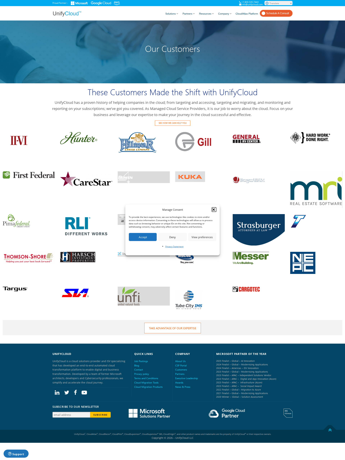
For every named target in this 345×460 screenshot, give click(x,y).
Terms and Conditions (146, 378)
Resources (205, 13)
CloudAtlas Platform (247, 13)
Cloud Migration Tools (146, 382)
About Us (180, 361)
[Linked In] (57, 392)
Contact (138, 369)
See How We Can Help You (173, 123)
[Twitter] (66, 392)
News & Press (182, 387)
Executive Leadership (186, 378)
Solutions (170, 13)
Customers (181, 369)
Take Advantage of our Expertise (172, 328)
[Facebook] (75, 392)
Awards (179, 382)
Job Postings (141, 361)
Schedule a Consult (277, 13)
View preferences (202, 237)
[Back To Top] (329, 429)
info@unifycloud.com (252, 4)
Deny (172, 237)
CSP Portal (181, 365)
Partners (187, 13)
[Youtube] (84, 392)
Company (223, 13)
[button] (214, 209)
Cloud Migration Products (148, 387)
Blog (136, 365)
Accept (143, 237)
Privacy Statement (174, 246)
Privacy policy (141, 374)
